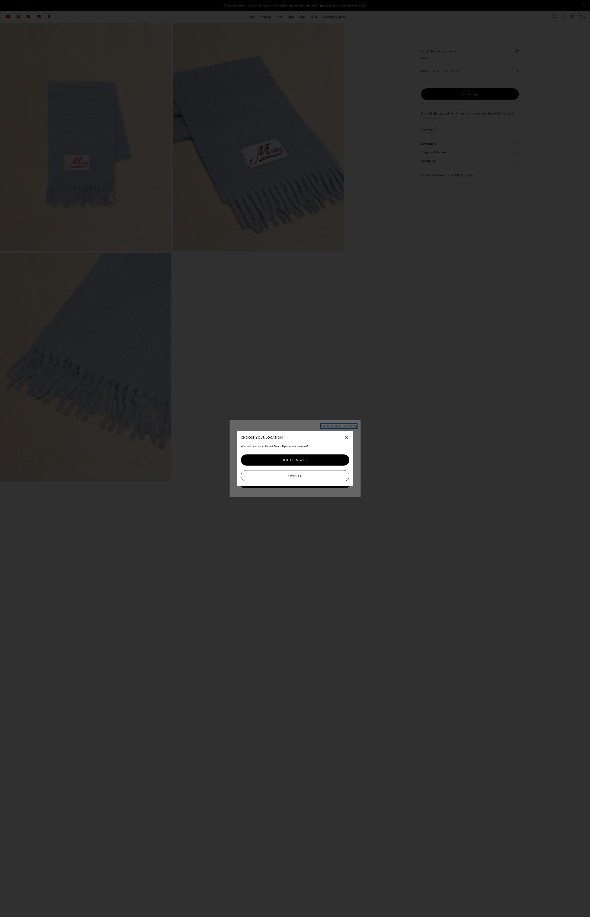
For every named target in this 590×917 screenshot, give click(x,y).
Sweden (295, 476)
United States (295, 460)
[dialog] (295, 458)
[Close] (346, 438)
